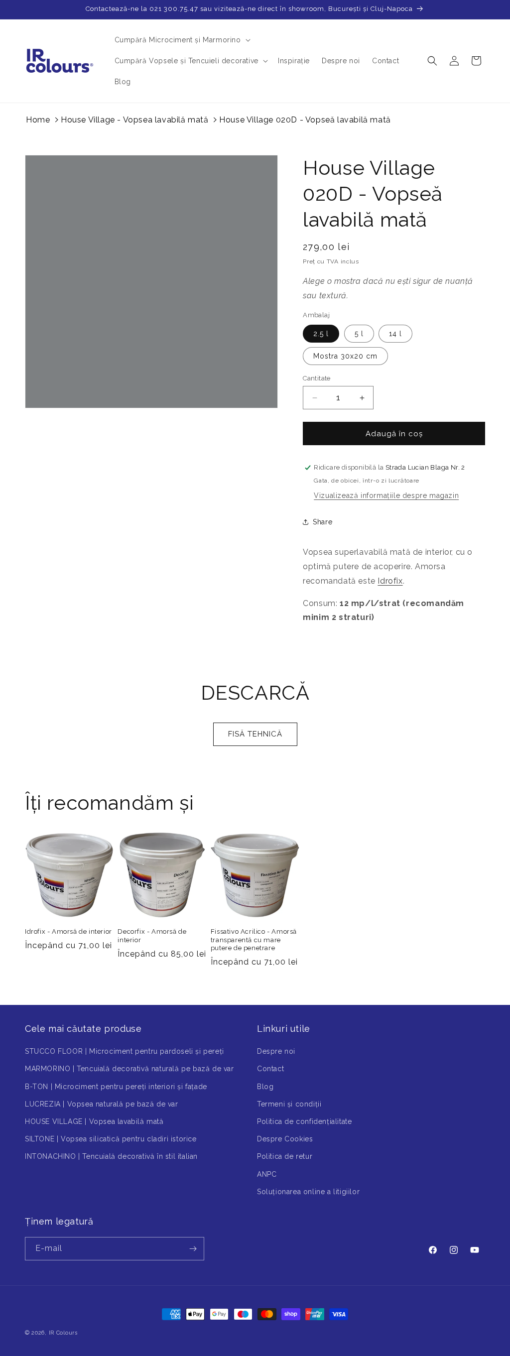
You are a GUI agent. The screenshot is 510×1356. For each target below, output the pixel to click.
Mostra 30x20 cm (345, 356)
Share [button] (322, 522)
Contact (270, 1069)
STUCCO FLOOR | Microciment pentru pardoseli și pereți (124, 1051)
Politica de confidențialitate (304, 1121)
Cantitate (317, 378)
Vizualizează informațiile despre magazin (386, 495)
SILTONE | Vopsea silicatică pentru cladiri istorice (111, 1139)
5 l (359, 334)
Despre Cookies (285, 1139)
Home (38, 119)
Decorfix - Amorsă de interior (152, 936)
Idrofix (390, 581)
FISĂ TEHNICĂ (255, 734)
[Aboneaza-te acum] (193, 1248)
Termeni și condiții (289, 1104)
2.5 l (321, 334)
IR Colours (63, 1333)
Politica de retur (284, 1156)
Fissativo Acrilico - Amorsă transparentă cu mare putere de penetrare (254, 940)
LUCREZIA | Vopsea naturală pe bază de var (101, 1104)
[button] (182, 39)
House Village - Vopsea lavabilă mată (135, 119)
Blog (265, 1087)
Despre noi (276, 1051)
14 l (395, 334)
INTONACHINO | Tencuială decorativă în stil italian (111, 1156)
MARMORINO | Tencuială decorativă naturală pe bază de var (129, 1069)
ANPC (266, 1174)
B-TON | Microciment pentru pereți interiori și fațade (116, 1087)
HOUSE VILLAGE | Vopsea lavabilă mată (94, 1121)
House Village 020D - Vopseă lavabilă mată (305, 119)
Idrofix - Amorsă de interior (68, 931)
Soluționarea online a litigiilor (308, 1192)
